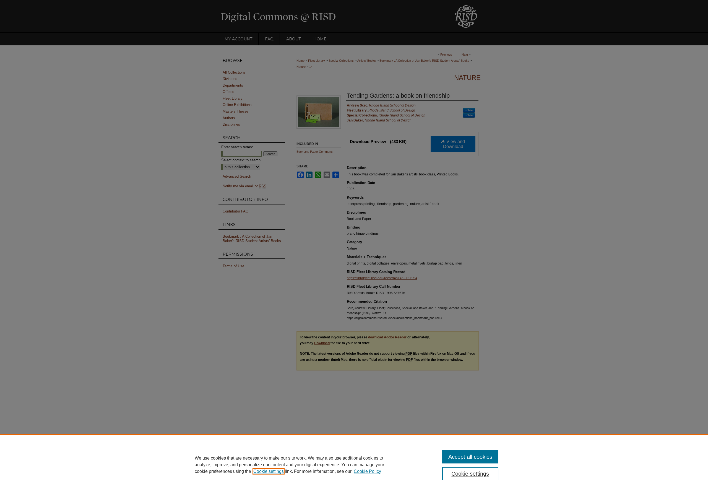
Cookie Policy (367, 471)
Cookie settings (268, 471)
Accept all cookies (470, 457)
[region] (354, 464)
